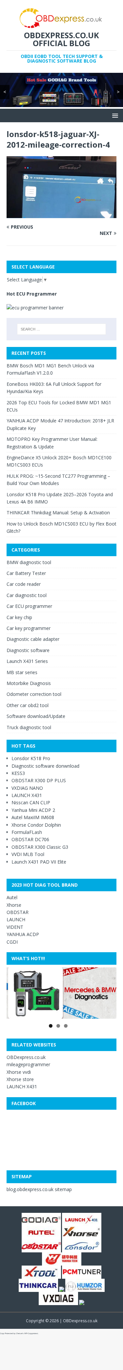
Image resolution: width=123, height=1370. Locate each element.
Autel (12, 897)
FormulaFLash (26, 832)
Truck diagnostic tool (29, 727)
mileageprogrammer (28, 1064)
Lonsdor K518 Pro (30, 758)
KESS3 (18, 773)
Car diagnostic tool (27, 595)
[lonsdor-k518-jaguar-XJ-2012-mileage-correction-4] (61, 214)
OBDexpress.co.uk (26, 1057)
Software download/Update (36, 716)
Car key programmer (29, 628)
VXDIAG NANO (27, 788)
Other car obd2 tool (28, 705)
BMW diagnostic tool (29, 562)
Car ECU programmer (29, 606)
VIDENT (15, 927)
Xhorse (14, 905)
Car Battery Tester (26, 573)
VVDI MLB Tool (27, 854)
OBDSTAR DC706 (30, 839)
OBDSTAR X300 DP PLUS (38, 780)
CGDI (12, 942)
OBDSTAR (18, 912)
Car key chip (19, 617)
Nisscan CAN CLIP (30, 802)
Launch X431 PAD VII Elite (38, 862)
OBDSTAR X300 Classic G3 (39, 847)
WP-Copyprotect (31, 1333)
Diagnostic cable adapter (33, 639)
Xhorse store (20, 1079)
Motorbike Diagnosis (29, 683)
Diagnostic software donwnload (45, 766)
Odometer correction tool (34, 694)
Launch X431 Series (27, 661)
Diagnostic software (28, 650)
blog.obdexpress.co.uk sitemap (39, 1189)
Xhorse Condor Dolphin (36, 825)
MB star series (22, 672)
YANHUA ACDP (23, 934)
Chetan (19, 1333)
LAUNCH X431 (26, 795)
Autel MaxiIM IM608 (32, 817)
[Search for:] (61, 329)
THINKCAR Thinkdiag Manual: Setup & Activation (58, 512)
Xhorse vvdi (19, 1072)
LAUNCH (16, 919)
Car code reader (24, 584)
